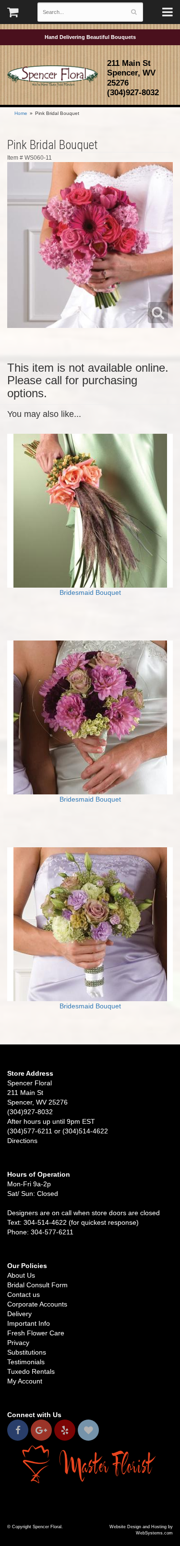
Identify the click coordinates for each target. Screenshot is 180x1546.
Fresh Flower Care (35, 1333)
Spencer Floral (52, 76)
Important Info (28, 1323)
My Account (24, 1381)
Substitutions (26, 1352)
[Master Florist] (90, 1464)
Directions (22, 1140)
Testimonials (26, 1362)
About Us (21, 1275)
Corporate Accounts (37, 1304)
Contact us (23, 1294)
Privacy (18, 1342)
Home (20, 113)
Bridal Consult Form (37, 1285)
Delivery (19, 1314)
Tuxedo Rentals (31, 1371)
